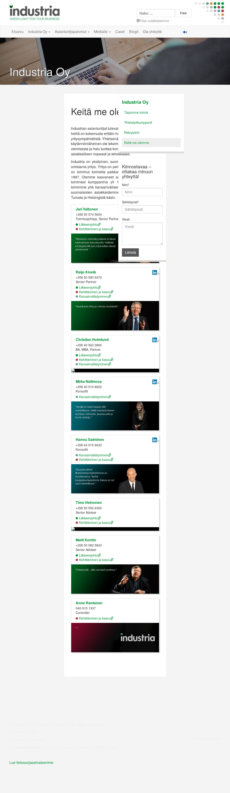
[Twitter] (204, 32)
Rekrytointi (131, 132)
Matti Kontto (86, 539)
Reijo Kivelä (86, 272)
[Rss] (218, 32)
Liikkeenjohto (88, 224)
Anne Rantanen (89, 602)
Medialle (101, 31)
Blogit (133, 31)
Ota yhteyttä (152, 31)
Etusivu (18, 31)
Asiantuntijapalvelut (71, 31)
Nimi (125, 184)
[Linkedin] (211, 32)
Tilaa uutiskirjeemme (154, 20)
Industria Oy (38, 31)
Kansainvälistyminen (93, 296)
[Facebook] (197, 32)
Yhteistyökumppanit (138, 122)
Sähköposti (130, 202)
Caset (120, 31)
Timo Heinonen (89, 502)
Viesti (126, 219)
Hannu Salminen (90, 439)
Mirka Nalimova (89, 381)
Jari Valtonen (87, 209)
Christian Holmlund (92, 339)
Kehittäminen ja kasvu (94, 229)
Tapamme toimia (136, 112)
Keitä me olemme (136, 142)
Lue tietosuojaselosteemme (31, 762)
